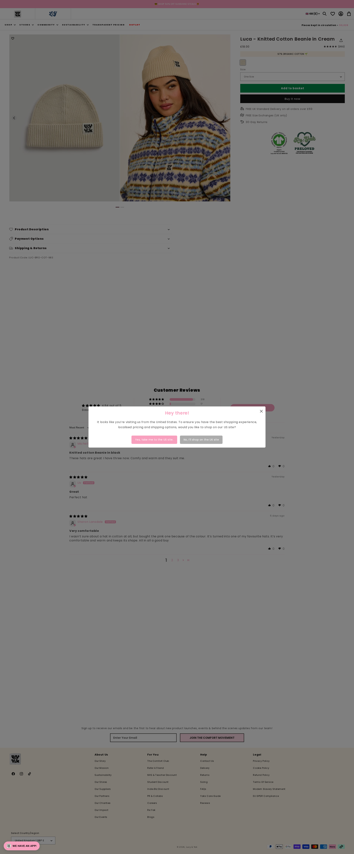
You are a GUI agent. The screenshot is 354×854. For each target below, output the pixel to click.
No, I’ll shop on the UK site (201, 439)
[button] (22, 845)
